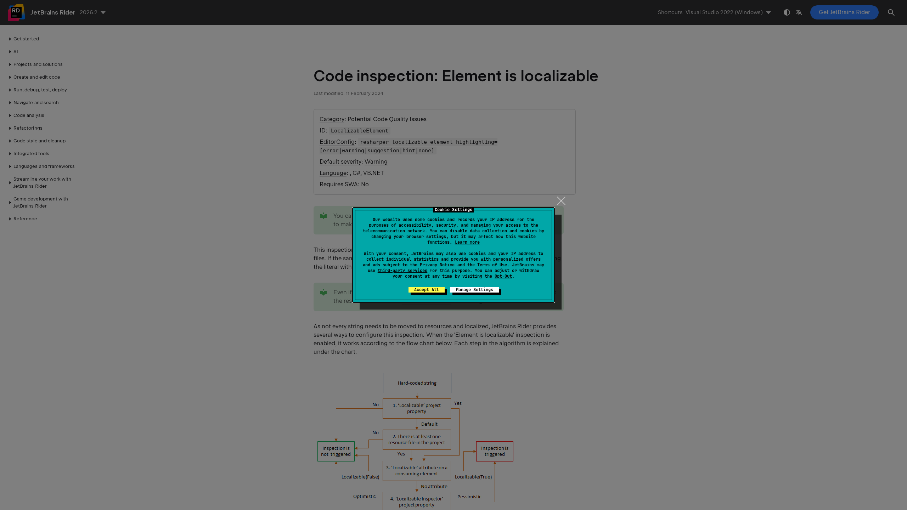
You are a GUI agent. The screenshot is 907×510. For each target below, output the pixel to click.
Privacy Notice (437, 265)
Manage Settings (474, 290)
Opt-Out (503, 276)
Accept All (426, 290)
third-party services (402, 270)
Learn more (467, 242)
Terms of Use (492, 265)
